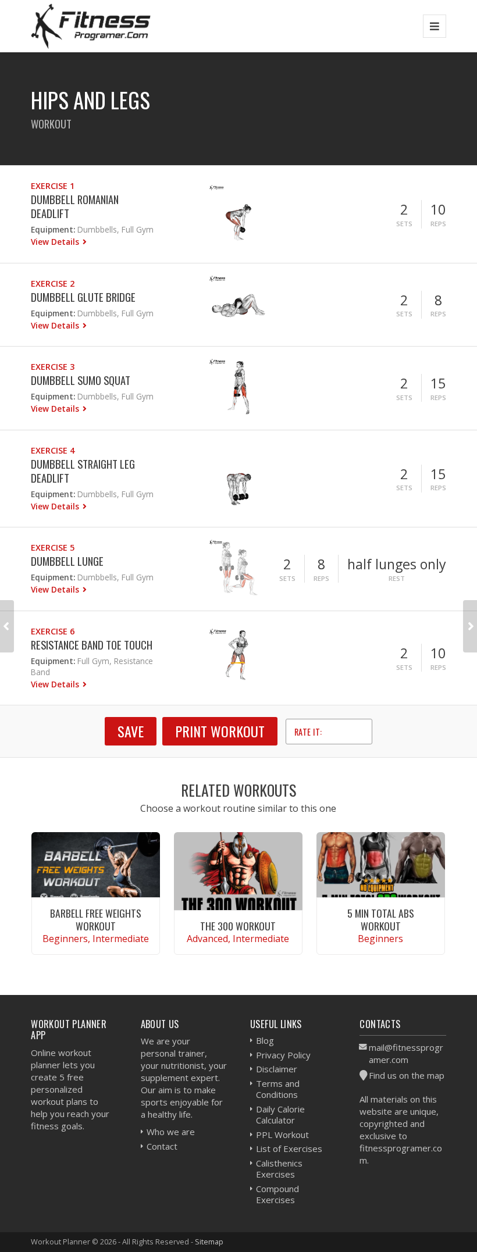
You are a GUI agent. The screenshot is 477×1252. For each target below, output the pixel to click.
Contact (162, 1146)
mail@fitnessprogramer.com (406, 1053)
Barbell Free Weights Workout (95, 919)
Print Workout (220, 730)
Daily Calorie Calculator (280, 1114)
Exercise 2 (52, 283)
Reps (438, 223)
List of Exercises (289, 1148)
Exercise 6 (52, 631)
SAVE (131, 730)
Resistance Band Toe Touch (91, 644)
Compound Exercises (277, 1194)
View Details (56, 241)
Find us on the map (406, 1075)
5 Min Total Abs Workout (380, 919)
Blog (265, 1040)
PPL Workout (282, 1134)
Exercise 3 (52, 366)
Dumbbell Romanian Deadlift (75, 206)
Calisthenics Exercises (279, 1168)
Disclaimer (276, 1069)
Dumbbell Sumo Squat (80, 380)
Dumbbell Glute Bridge (83, 297)
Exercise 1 (52, 185)
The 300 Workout (238, 925)
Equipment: (53, 229)
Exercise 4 (52, 450)
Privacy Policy (283, 1055)
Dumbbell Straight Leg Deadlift (83, 471)
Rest (397, 578)
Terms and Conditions (278, 1089)
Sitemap (209, 1241)
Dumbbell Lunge (67, 561)
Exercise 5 (52, 547)
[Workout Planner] (91, 26)
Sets (404, 223)
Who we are (171, 1131)
